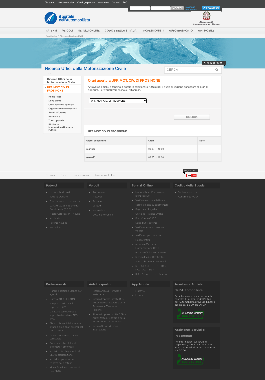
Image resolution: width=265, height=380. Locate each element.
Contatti (116, 2)
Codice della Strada (190, 185)
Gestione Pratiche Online (149, 214)
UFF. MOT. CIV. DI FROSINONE (58, 89)
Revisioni (97, 201)
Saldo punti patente (146, 223)
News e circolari (66, 2)
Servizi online (51, 36)
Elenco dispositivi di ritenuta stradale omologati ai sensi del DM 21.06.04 (66, 327)
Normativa (55, 227)
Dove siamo (54, 100)
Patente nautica (58, 223)
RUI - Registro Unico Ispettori (151, 274)
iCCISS (139, 295)
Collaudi (96, 206)
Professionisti (56, 284)
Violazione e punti (188, 192)
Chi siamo (50, 2)
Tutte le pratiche (59, 197)
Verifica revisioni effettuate (150, 200)
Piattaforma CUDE (145, 218)
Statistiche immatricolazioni (150, 262)
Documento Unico (102, 215)
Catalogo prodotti (86, 2)
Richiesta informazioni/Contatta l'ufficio (60, 127)
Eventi (64, 175)
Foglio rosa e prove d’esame (65, 201)
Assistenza (103, 2)
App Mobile (140, 284)
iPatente (140, 291)
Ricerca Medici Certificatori (150, 257)
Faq (113, 175)
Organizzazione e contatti (62, 108)
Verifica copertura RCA (148, 235)
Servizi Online (142, 185)
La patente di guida (60, 192)
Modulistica (56, 218)
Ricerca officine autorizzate (150, 253)
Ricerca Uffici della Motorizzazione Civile (61, 80)
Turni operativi (56, 120)
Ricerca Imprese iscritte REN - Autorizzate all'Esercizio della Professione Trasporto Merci (109, 318)
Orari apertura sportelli (61, 104)
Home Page (54, 96)
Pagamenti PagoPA (146, 209)
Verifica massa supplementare (151, 205)
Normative (54, 116)
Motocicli (97, 197)
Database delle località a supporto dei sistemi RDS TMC (64, 315)
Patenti (51, 185)
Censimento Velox (188, 197)
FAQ (125, 2)
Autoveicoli (98, 192)
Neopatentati (142, 240)
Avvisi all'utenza (57, 112)
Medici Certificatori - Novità (65, 214)
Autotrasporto (100, 284)
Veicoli (94, 185)
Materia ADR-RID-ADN (62, 299)
